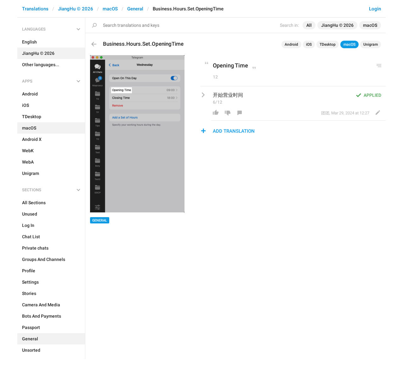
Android (291, 44)
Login (375, 9)
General (135, 9)
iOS (309, 44)
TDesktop (328, 44)
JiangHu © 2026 (75, 9)
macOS (110, 9)
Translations (35, 9)
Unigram (370, 44)
